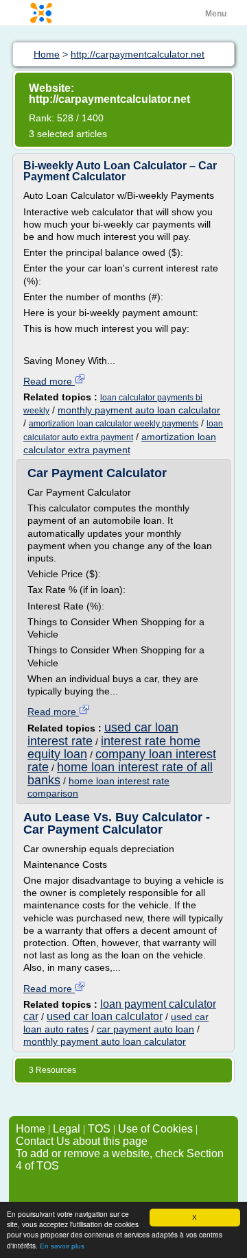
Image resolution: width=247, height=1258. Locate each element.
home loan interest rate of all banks (120, 773)
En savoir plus (62, 1246)
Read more (49, 381)
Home (30, 1129)
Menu (215, 14)
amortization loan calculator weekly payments (113, 423)
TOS (99, 1129)
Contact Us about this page (82, 1141)
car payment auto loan (145, 1029)
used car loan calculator (105, 1016)
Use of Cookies (155, 1129)
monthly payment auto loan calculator (139, 409)
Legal (66, 1129)
